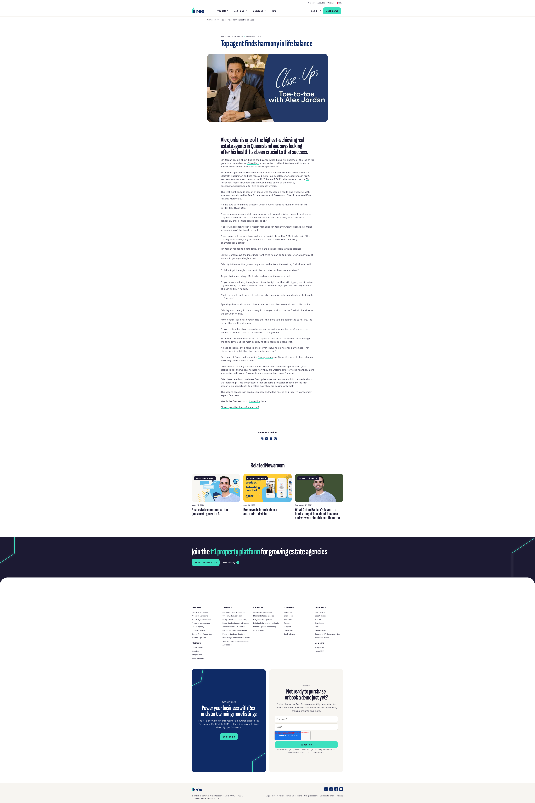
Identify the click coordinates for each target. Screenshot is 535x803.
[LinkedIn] (326, 789)
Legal (268, 796)
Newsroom (211, 20)
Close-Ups (253, 163)
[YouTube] (341, 789)
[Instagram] (331, 789)
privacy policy (318, 752)
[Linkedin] (262, 439)
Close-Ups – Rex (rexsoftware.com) (240, 407)
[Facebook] (271, 439)
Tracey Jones (265, 357)
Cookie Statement (327, 796)
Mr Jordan (226, 172)
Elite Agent (238, 36)
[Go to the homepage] (197, 789)
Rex (278, 166)
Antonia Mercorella (231, 198)
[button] (340, 3)
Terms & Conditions (294, 796)
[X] (266, 438)
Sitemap (340, 796)
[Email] (275, 438)
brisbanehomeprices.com (234, 186)
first (228, 192)
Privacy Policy (278, 796)
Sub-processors (311, 796)
